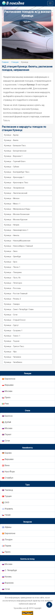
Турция (8, 496)
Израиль (9, 508)
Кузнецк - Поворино (13, 272)
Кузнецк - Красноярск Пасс (16, 182)
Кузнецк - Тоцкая (11, 341)
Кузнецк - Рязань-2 (12, 299)
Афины (8, 527)
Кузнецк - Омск (11, 251)
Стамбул (9, 477)
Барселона (10, 378)
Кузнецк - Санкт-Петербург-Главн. (19, 309)
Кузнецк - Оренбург (12, 256)
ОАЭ (7, 502)
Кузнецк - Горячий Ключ (14, 161)
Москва (8, 391)
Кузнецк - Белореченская (15, 151)
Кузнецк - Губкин (11, 167)
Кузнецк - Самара (12, 304)
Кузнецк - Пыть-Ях (12, 277)
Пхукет (8, 434)
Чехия (7, 515)
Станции (15, 62)
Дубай (8, 422)
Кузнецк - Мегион (11, 198)
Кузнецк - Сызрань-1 (13, 330)
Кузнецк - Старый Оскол (14, 320)
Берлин (8, 453)
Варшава (9, 385)
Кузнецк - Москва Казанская (16, 214)
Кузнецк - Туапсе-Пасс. (14, 346)
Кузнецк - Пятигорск (13, 283)
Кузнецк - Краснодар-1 (14, 177)
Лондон (8, 539)
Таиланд (9, 490)
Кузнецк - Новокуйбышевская (17, 241)
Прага (7, 397)
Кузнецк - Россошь (12, 288)
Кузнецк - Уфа (10, 351)
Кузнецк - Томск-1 (12, 336)
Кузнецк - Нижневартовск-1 (16, 230)
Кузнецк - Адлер (11, 135)
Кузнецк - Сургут (11, 325)
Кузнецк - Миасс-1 (12, 204)
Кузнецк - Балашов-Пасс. (15, 145)
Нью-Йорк (10, 471)
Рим (7, 403)
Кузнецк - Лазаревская (14, 188)
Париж (8, 545)
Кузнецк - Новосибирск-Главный (18, 246)
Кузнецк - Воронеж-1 (13, 156)
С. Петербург (11, 570)
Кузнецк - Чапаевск (12, 357)
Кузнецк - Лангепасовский (15, 193)
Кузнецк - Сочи (10, 314)
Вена (7, 465)
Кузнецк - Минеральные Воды (17, 209)
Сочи (7, 440)
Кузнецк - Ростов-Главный (15, 293)
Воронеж (9, 582)
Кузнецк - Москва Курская (15, 219)
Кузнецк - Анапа (11, 140)
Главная (5, 62)
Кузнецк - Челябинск (13, 362)
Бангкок (9, 416)
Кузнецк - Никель (11, 235)
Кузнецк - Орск (10, 262)
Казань (8, 576)
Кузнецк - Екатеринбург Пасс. (17, 172)
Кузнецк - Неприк (11, 225)
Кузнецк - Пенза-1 (12, 267)
